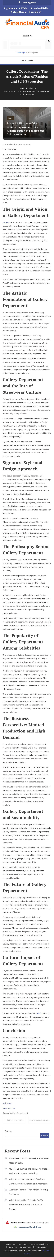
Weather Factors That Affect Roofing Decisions (28, 1191)
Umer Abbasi (32, 123)
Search (26, 36)
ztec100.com (19, 12)
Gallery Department (19, 1113)
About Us (22, 1244)
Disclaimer (12, 1247)
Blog (10, 118)
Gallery (6, 222)
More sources (9, 1108)
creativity (40, 1013)
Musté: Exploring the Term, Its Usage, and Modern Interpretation (29, 1171)
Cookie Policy (40, 1247)
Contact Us (10, 1244)
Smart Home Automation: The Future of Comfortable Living (40, 1120)
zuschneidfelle (40, 8)
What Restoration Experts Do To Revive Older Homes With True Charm (26, 1204)
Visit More (7, 1103)
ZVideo (24, 8)
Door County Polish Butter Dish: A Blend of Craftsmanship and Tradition (16, 1120)
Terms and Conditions (39, 1244)
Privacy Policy (25, 1247)
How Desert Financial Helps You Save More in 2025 (28, 1160)
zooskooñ (36, 12)
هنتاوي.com (11, 8)
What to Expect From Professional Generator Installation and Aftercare (28, 1181)
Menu (29, 60)
